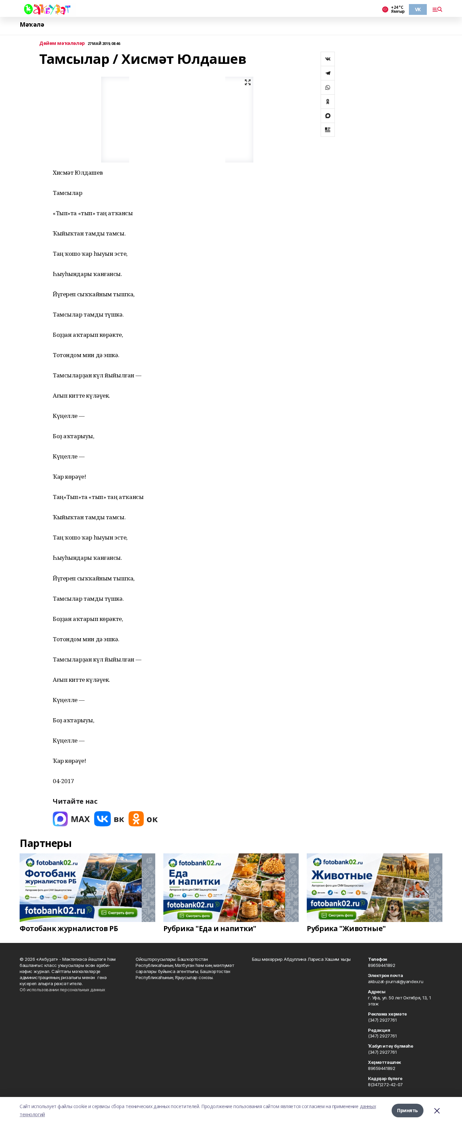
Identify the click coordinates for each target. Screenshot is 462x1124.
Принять (407, 1110)
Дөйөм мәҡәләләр (62, 43)
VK (418, 9)
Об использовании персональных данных (62, 989)
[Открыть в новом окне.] (71, 818)
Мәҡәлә (32, 24)
